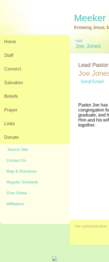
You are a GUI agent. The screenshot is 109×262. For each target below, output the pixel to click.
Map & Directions (20, 171)
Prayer (10, 110)
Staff (8, 55)
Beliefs (11, 96)
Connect (12, 69)
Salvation (13, 82)
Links (9, 123)
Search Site (16, 149)
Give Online (15, 193)
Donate (11, 137)
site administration (91, 226)
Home (10, 41)
